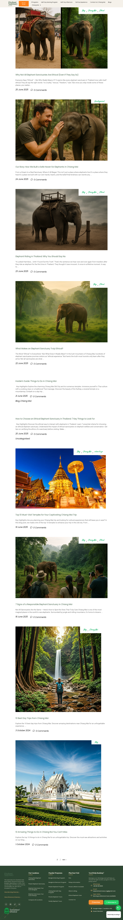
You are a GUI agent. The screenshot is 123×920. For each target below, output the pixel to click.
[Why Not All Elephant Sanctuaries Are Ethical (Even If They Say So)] (61, 38)
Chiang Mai (35, 5)
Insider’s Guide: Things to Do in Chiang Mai (35, 381)
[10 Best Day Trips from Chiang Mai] (58, 669)
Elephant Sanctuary (12, 3)
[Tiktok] (15, 904)
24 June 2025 (21, 179)
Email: (95, 889)
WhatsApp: (96, 884)
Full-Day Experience (81, 2)
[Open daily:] (91, 895)
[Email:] (91, 890)
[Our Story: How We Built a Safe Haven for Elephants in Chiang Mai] (61, 130)
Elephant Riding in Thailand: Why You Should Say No (40, 256)
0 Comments (40, 90)
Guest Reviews (98, 911)
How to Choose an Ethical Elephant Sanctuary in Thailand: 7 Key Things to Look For (55, 418)
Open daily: (97, 894)
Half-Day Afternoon (66, 2)
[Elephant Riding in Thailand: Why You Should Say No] (61, 219)
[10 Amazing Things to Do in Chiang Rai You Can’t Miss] (58, 783)
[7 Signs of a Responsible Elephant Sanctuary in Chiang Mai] (61, 567)
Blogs (109, 2)
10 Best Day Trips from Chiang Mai (31, 718)
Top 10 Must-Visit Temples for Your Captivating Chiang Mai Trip (46, 514)
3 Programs (34, 2)
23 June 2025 (21, 271)
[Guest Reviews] (91, 911)
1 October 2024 (22, 844)
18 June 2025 (21, 616)
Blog (83, 11)
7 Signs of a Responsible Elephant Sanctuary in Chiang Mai (43, 604)
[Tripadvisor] (19, 904)
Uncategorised (99, 101)
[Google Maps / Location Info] (91, 908)
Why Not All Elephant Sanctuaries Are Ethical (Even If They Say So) (46, 74)
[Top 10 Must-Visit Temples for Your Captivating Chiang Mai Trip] (60, 478)
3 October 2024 (22, 730)
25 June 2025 (21, 89)
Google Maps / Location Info (102, 908)
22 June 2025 (21, 363)
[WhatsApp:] (91, 885)
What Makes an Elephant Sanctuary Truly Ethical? (39, 348)
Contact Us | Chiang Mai (97, 2)
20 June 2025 (21, 433)
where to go (98, 452)
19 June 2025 (21, 527)
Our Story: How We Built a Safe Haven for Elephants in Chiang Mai (46, 166)
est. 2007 (10, 5)
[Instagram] (6, 904)
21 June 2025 (21, 396)
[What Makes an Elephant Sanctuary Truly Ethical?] (61, 311)
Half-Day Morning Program (49, 2)
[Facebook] (10, 904)
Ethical (101, 11)
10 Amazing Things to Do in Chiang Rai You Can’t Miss (41, 832)
